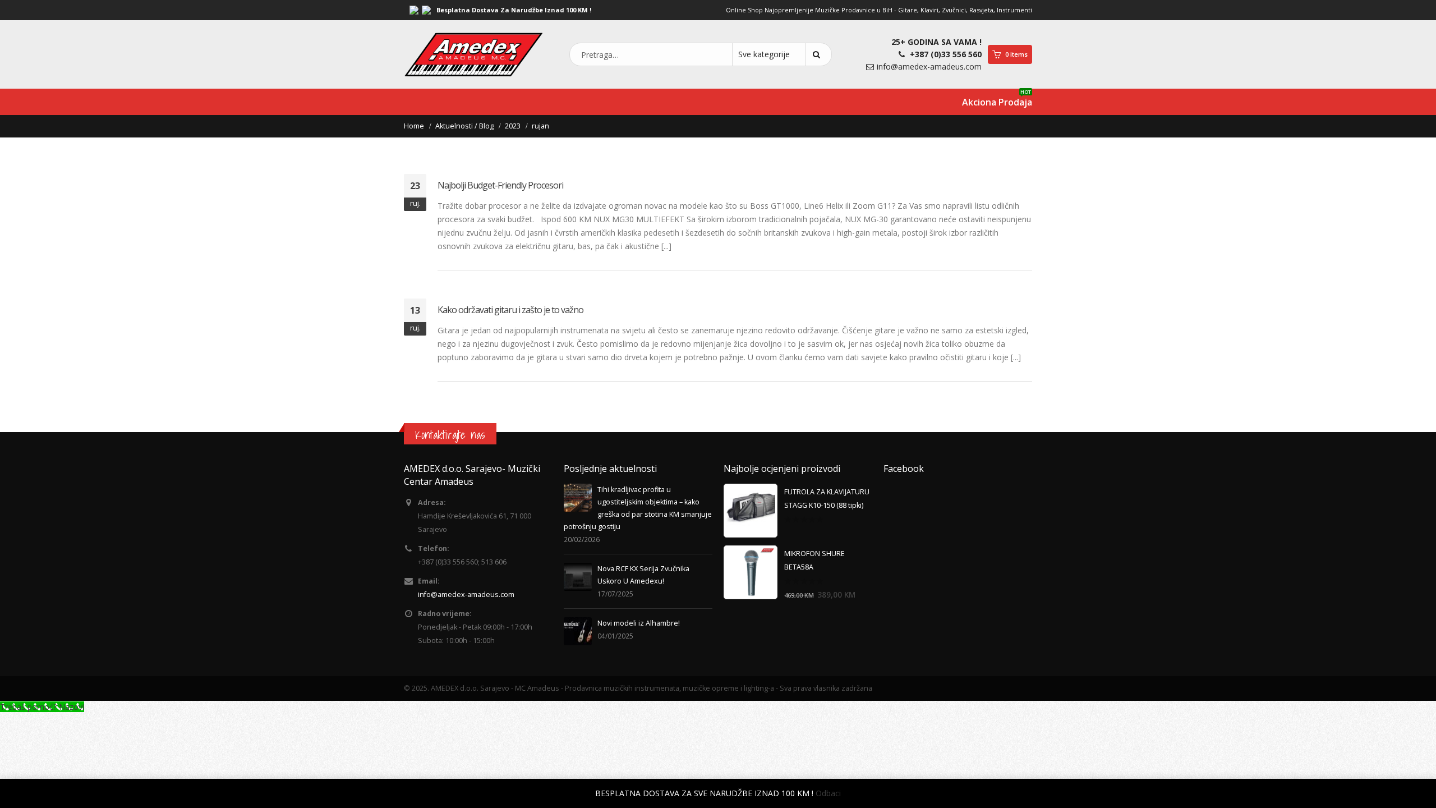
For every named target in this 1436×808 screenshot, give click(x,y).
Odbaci (828, 793)
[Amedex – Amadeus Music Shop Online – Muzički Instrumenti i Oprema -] (474, 54)
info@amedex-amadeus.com (929, 66)
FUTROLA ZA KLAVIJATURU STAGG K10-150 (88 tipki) (826, 498)
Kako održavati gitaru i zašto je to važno (510, 310)
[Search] (818, 54)
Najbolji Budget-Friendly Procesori (500, 185)
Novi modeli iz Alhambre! (638, 623)
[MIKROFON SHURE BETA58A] (750, 572)
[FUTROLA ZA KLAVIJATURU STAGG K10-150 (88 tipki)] (750, 511)
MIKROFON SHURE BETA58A (814, 560)
